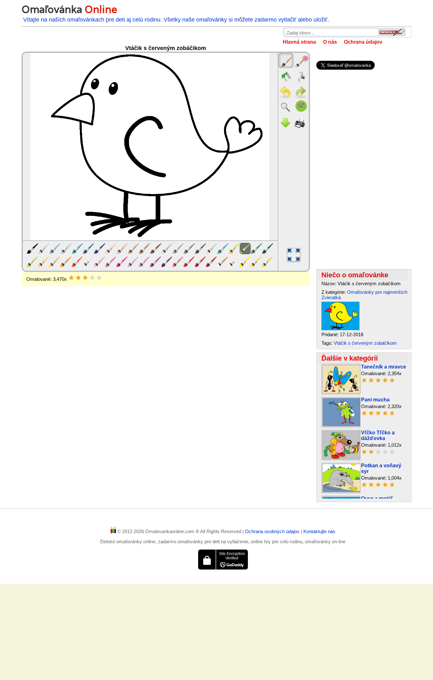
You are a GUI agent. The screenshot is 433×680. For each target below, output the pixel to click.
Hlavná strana (299, 42)
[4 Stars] (92, 277)
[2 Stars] (78, 277)
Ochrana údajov (363, 42)
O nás (330, 42)
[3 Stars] (85, 277)
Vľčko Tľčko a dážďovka (378, 435)
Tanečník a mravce (383, 366)
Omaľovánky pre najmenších (377, 292)
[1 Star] (71, 277)
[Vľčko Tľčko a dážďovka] (341, 457)
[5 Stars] (99, 277)
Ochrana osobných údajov (273, 531)
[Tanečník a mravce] (341, 391)
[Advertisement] (166, 337)
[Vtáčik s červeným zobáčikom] (340, 328)
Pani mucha (375, 399)
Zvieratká (331, 297)
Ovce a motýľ (377, 498)
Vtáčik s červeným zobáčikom (365, 343)
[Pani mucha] (341, 424)
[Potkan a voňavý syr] (341, 490)
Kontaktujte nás (319, 531)
